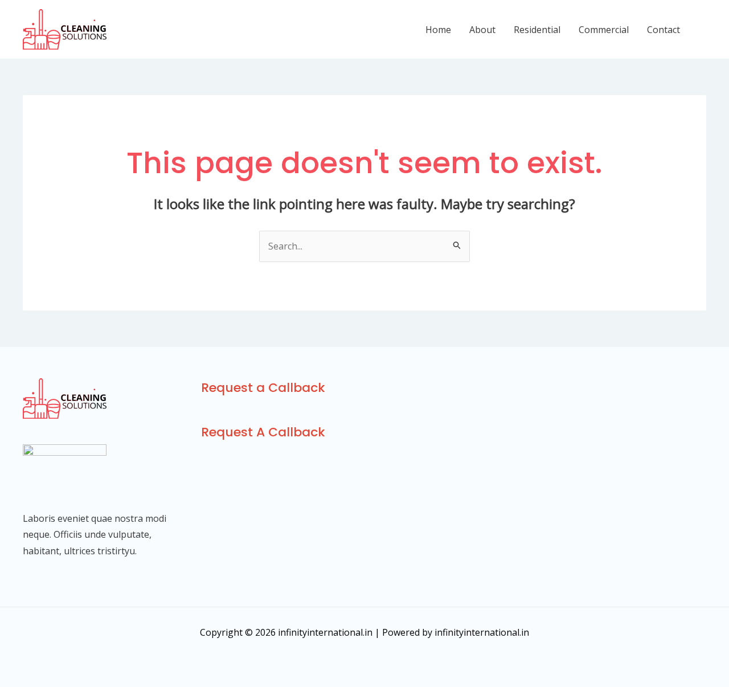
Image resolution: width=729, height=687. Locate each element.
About (482, 29)
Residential (537, 29)
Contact (663, 29)
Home (438, 29)
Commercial (604, 29)
